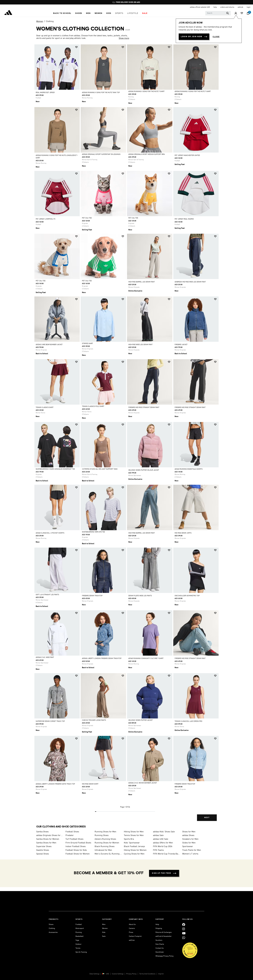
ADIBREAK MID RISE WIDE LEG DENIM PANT (190, 282)
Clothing (50, 21)
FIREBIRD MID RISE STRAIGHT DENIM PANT (143, 407)
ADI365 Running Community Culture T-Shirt (146, 658)
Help (157, 924)
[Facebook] (183, 924)
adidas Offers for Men (163, 843)
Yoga (77, 940)
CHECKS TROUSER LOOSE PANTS (94, 720)
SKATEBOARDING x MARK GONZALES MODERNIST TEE (55, 469)
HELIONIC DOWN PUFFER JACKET (140, 720)
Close (216, 37)
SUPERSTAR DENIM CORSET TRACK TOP (50, 721)
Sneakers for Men (190, 839)
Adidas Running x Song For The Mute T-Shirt (146, 91)
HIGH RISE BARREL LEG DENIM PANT (141, 282)
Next (207, 817)
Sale (104, 936)
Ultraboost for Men (103, 850)
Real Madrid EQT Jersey (45, 92)
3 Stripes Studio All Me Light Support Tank (100, 469)
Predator (69, 835)
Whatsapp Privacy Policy (164, 956)
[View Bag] (248, 13)
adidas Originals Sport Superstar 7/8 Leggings (101, 154)
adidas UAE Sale (160, 839)
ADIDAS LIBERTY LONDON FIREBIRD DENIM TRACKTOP (101, 658)
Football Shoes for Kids (76, 850)
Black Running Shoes (105, 846)
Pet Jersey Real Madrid (184, 219)
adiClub (132, 940)
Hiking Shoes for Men (134, 832)
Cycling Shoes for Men (134, 854)
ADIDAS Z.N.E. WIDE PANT (45, 657)
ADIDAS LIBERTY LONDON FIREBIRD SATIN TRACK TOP (55, 784)
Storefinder (159, 952)
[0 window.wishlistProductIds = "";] (242, 13)
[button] (62, 13)
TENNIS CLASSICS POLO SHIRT (93, 406)
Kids (103, 932)
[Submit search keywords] (227, 13)
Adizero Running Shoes (105, 839)
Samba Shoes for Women (47, 839)
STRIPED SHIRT (87, 343)
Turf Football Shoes (74, 839)
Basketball (80, 936)
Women (39, 21)
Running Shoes (102, 835)
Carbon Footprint (135, 936)
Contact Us (159, 948)
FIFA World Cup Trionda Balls (166, 854)
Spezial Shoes (42, 854)
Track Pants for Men (191, 850)
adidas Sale (158, 835)
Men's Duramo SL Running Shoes (108, 854)
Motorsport (80, 928)
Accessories (53, 932)
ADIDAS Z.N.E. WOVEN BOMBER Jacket (142, 783)
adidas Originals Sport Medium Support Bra (146, 154)
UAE (107, 974)
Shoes (51, 924)
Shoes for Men (188, 832)
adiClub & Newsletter (163, 936)
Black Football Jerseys (134, 846)
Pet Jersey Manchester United (187, 155)
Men (103, 924)
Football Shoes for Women (77, 854)
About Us (132, 924)
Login (248, 7)
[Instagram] (183, 929)
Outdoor (78, 944)
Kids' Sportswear (132, 843)
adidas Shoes (188, 835)
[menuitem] (62, 13)
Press (131, 932)
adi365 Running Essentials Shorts (189, 469)
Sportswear (187, 846)
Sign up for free (161, 873)
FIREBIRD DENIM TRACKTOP (92, 596)
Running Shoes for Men (105, 832)
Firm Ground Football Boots (78, 843)
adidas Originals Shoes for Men (49, 835)
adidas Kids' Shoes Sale (164, 832)
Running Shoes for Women (107, 843)
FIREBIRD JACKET (181, 344)
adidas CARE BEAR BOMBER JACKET (49, 344)
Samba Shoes (42, 832)
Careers (132, 928)
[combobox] (218, 13)
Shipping (158, 928)
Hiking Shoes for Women (135, 850)
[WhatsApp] (183, 937)
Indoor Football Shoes (75, 846)
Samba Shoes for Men (46, 843)
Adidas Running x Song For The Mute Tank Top (101, 92)
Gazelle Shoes (42, 850)
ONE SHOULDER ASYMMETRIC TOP (187, 596)
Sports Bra (129, 839)
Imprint (161, 974)
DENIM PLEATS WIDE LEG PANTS (140, 596)
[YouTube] (183, 933)
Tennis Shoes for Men (134, 835)
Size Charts (159, 944)
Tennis (78, 948)
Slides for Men (189, 843)
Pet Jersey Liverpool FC (45, 219)
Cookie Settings (117, 974)
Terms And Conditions (147, 974)
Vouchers (158, 940)
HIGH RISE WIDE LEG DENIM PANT (140, 344)
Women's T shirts (190, 854)
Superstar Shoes (44, 846)
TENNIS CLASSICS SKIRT (44, 407)
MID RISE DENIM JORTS (183, 533)
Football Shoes (72, 832)
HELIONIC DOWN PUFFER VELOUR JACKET (143, 470)
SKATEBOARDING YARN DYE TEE (93, 532)
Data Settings (94, 974)
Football (79, 924)
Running (79, 932)
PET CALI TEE (87, 218)
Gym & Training (81, 952)
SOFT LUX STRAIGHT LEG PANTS (47, 595)
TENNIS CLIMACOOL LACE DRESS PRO (188, 721)
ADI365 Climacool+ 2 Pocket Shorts (50, 533)
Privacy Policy (131, 974)
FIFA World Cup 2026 (162, 846)
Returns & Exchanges (163, 932)
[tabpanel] (126, 435)
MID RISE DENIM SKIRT (90, 784)
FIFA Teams (158, 850)
